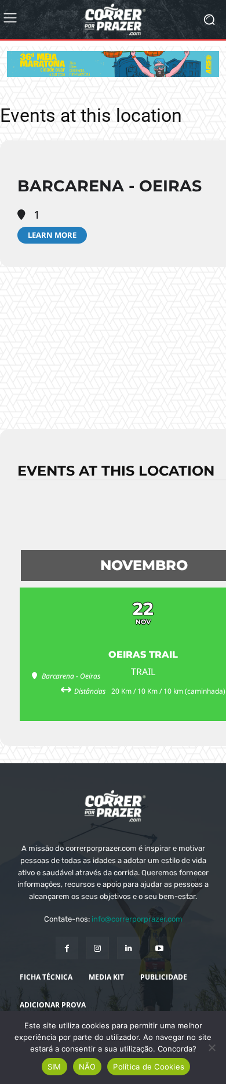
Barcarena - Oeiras (109, 185)
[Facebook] (67, 948)
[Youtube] (159, 948)
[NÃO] (211, 1047)
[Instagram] (97, 948)
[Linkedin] (128, 948)
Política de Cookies (148, 1066)
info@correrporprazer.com (137, 919)
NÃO (87, 1066)
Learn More (52, 235)
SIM (54, 1066)
